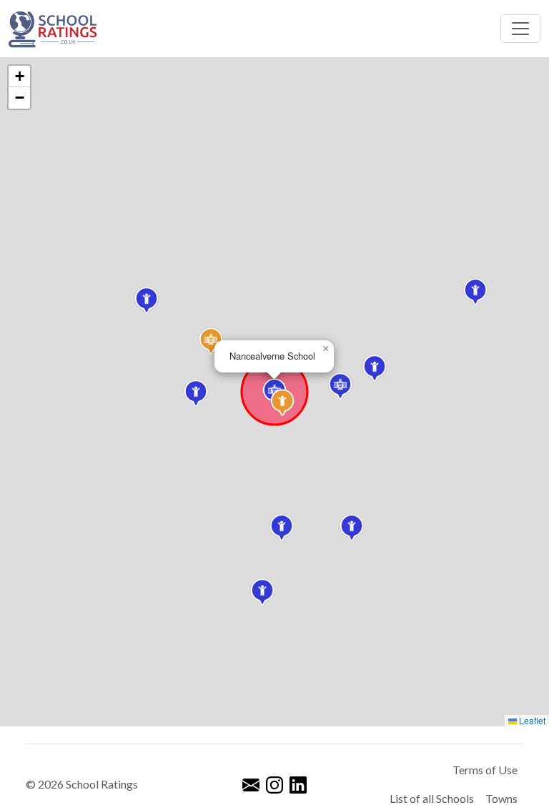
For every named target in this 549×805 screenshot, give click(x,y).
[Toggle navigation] (520, 28)
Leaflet (531, 720)
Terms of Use (485, 769)
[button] (195, 393)
